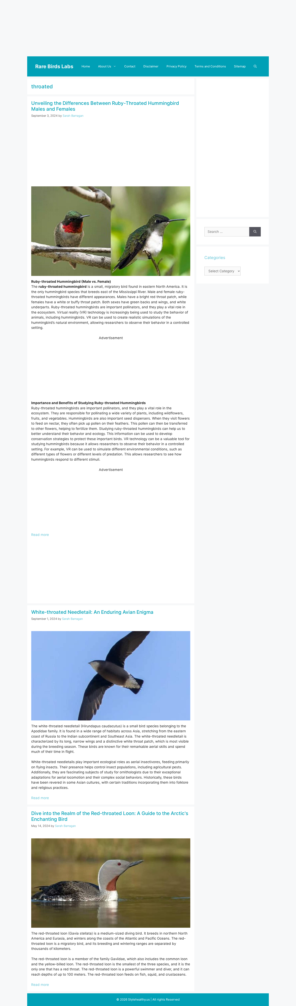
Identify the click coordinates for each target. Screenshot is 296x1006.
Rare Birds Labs (54, 66)
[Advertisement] (148, 28)
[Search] (255, 232)
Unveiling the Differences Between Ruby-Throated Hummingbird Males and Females (105, 106)
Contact (129, 66)
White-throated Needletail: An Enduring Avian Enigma (92, 612)
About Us (104, 66)
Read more (40, 535)
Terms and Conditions (210, 66)
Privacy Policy (176, 66)
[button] (255, 66)
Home (86, 66)
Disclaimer (150, 66)
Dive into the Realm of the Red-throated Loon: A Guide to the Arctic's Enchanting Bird (109, 816)
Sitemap (240, 66)
